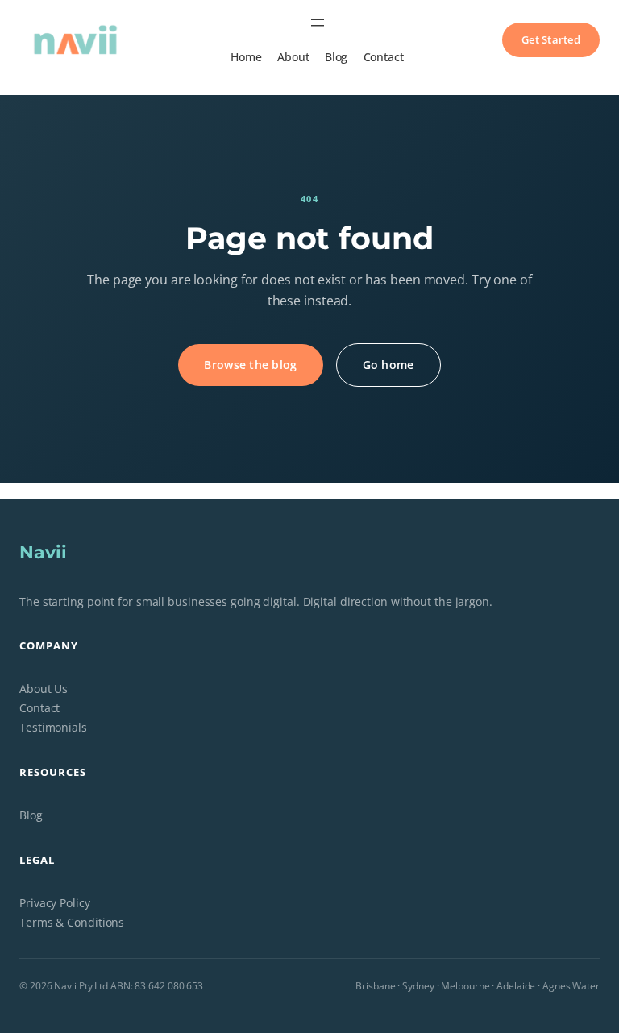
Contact (39, 708)
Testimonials (53, 727)
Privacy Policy (54, 903)
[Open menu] (317, 22)
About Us (43, 688)
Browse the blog (250, 364)
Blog (31, 815)
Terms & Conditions (71, 922)
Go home (388, 364)
